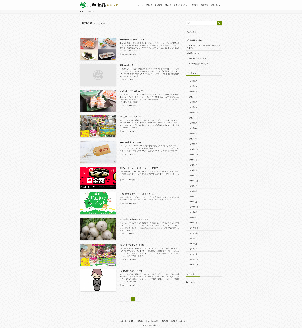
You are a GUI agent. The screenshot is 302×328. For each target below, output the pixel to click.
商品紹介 (141, 321)
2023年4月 (193, 191)
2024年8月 (193, 159)
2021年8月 (193, 243)
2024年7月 (193, 165)
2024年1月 (193, 175)
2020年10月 (193, 264)
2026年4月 (193, 96)
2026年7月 (193, 86)
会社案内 (132, 321)
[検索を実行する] (219, 23)
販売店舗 (165, 321)
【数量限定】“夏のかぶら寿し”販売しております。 (203, 46)
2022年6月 (193, 217)
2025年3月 (193, 138)
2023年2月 (193, 196)
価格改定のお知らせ (195, 53)
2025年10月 (193, 117)
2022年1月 (193, 222)
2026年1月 (193, 107)
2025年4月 (193, 133)
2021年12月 (193, 228)
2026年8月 (193, 81)
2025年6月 (193, 128)
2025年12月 (193, 112)
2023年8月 (193, 186)
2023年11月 (193, 180)
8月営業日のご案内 (194, 40)
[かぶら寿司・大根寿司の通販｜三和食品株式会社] (99, 5)
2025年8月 (193, 123)
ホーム (115, 321)
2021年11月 (193, 233)
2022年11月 (193, 207)
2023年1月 (193, 201)
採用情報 (174, 321)
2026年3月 (193, 102)
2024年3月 (193, 170)
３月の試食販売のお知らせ (197, 63)
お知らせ (192, 282)
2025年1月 (193, 144)
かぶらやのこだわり (153, 321)
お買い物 (123, 321)
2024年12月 (193, 149)
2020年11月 (193, 259)
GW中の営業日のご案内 (196, 58)
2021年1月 (193, 254)
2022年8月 (193, 212)
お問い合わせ (184, 321)
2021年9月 (193, 238)
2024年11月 (193, 154)
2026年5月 (193, 91)
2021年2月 (193, 249)
